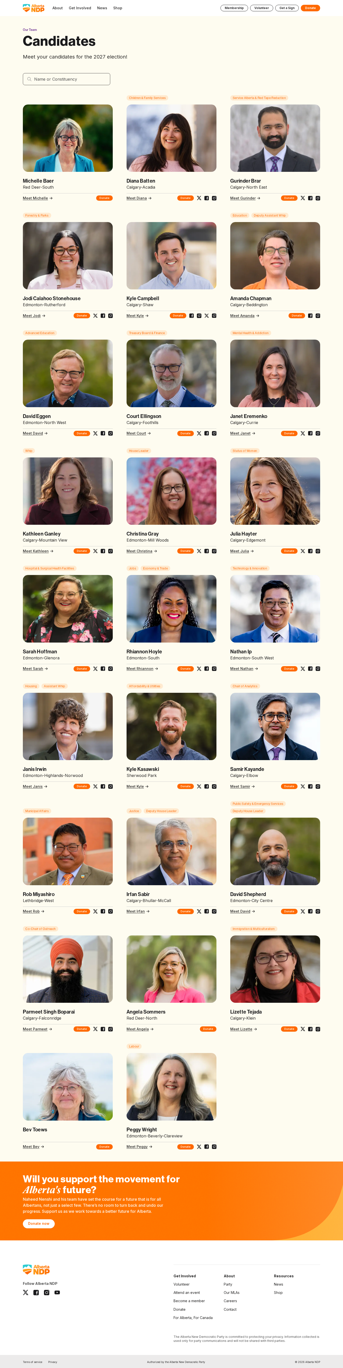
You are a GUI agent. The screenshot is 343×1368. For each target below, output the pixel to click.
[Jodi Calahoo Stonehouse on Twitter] (95, 316)
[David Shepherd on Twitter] (303, 911)
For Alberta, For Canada (193, 1318)
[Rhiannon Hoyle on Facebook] (206, 668)
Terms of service (32, 1361)
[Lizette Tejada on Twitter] (303, 1029)
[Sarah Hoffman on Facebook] (103, 668)
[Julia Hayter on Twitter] (303, 551)
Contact (230, 1309)
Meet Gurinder (243, 198)
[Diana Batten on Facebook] (206, 198)
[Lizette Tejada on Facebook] (310, 1029)
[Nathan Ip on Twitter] (303, 669)
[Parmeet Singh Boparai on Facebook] (103, 1029)
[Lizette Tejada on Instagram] (318, 1029)
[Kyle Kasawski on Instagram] (214, 786)
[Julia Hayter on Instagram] (318, 551)
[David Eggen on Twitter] (95, 433)
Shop (278, 1292)
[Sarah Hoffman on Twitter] (95, 669)
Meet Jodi (32, 315)
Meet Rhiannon (140, 668)
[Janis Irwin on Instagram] (110, 786)
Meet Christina (139, 551)
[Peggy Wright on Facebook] (206, 1146)
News (278, 1284)
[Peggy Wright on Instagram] (214, 1146)
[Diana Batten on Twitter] (199, 198)
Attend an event (187, 1292)
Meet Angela (138, 1029)
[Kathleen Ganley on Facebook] (103, 551)
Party (228, 1284)
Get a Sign (287, 8)
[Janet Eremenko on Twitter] (303, 433)
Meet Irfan (136, 911)
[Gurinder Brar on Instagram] (318, 198)
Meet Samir (240, 786)
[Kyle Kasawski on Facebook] (206, 786)
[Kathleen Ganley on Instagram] (110, 551)
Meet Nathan (241, 668)
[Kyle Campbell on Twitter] (206, 316)
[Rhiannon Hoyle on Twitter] (199, 669)
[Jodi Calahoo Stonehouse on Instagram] (110, 315)
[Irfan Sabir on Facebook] (206, 911)
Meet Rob (31, 911)
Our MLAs (232, 1292)
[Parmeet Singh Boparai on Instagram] (110, 1029)
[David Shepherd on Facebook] (310, 911)
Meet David (33, 433)
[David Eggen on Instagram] (110, 433)
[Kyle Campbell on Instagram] (199, 315)
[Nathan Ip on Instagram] (318, 668)
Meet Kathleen (36, 551)
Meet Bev (31, 1146)
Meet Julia (239, 551)
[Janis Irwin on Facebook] (103, 786)
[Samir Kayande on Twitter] (303, 786)
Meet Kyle (135, 315)
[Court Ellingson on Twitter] (199, 433)
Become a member (189, 1301)
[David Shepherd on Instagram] (318, 911)
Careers (230, 1301)
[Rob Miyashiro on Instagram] (110, 911)
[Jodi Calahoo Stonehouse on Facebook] (103, 315)
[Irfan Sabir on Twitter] (199, 911)
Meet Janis (33, 786)
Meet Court (136, 433)
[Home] (33, 8)
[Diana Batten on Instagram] (214, 198)
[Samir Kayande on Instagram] (318, 786)
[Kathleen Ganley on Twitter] (95, 551)
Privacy (52, 1361)
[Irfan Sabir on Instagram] (214, 911)
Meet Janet (240, 433)
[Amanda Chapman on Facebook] (310, 315)
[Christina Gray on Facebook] (206, 551)
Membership (234, 8)
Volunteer (261, 8)
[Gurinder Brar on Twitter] (303, 198)
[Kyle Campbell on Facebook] (191, 315)
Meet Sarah (33, 668)
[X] (25, 1292)
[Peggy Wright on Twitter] (199, 1147)
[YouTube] (57, 1292)
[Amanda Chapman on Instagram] (318, 315)
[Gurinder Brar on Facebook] (310, 198)
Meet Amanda (242, 315)
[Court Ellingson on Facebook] (206, 433)
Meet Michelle (35, 198)
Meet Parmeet (35, 1029)
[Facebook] (36, 1292)
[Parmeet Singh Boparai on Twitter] (95, 1029)
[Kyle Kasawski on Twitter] (199, 786)
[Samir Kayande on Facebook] (310, 786)
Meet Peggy (137, 1146)
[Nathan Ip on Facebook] (310, 668)
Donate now (38, 1224)
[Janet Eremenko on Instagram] (318, 433)
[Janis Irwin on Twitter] (95, 786)
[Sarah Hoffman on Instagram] (110, 668)
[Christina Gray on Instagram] (214, 551)
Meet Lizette (241, 1029)
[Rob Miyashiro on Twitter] (95, 911)
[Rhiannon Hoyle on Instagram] (214, 668)
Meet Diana (137, 198)
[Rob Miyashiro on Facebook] (103, 911)
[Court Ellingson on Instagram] (214, 433)
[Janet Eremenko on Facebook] (310, 433)
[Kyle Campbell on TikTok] (214, 315)
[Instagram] (46, 1292)
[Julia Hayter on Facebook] (310, 551)
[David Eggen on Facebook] (103, 433)
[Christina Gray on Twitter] (199, 551)
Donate (310, 8)
